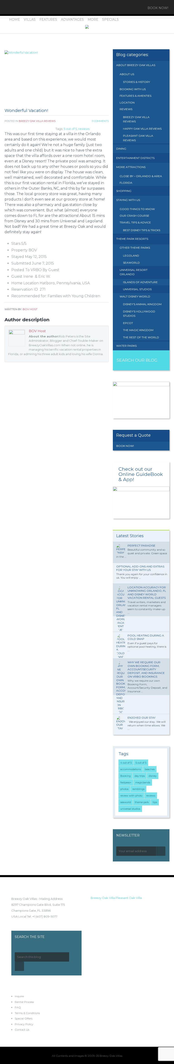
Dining (121, 148)
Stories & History (136, 82)
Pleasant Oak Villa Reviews (138, 138)
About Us (127, 74)
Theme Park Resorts (132, 238)
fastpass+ (125, 782)
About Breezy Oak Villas (135, 65)
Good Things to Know (137, 209)
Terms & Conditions (27, 1013)
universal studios (130, 808)
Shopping (123, 191)
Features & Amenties (135, 95)
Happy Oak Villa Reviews (142, 128)
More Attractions (130, 167)
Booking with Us (133, 89)
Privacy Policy (24, 1024)
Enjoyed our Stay (141, 717)
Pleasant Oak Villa (129, 898)
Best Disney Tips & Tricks (141, 230)
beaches (150, 769)
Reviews (126, 109)
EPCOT (128, 323)
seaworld (125, 802)
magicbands (142, 782)
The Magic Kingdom (138, 330)
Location (127, 102)
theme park (142, 802)
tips (155, 802)
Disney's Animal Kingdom (142, 304)
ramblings (138, 789)
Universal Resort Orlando (133, 272)
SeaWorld (131, 262)
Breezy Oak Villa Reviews (37, 121)
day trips (140, 775)
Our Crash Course (134, 215)
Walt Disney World (135, 296)
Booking (125, 775)
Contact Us (22, 1029)
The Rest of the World (141, 337)
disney (153, 775)
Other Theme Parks (135, 247)
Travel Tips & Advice (135, 222)
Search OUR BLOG (137, 360)
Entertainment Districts (135, 158)
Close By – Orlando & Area (141, 176)
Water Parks (126, 345)
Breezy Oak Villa (103, 898)
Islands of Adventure (140, 282)
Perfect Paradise (141, 545)
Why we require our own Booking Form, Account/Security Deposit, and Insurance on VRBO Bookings (146, 669)
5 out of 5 (70, 129)
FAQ (18, 1007)
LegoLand (131, 255)
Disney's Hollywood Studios (139, 314)
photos (124, 789)
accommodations (130, 769)
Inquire (19, 996)
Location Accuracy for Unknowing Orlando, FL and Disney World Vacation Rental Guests (147, 593)
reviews (83, 129)
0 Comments (100, 121)
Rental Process (24, 1002)
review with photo (131, 795)
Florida (126, 182)
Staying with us (128, 200)
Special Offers (23, 1018)
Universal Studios (137, 289)
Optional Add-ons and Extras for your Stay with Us (140, 568)
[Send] (160, 851)
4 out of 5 (126, 762)
